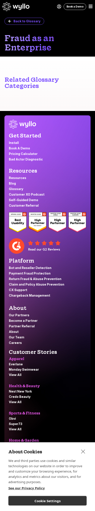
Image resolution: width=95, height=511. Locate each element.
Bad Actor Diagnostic (26, 159)
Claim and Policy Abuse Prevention (37, 284)
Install (14, 143)
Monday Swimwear (24, 369)
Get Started (25, 135)
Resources (23, 170)
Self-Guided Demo (23, 200)
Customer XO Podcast (26, 194)
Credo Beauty (19, 397)
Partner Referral (22, 326)
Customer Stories (33, 352)
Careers (15, 343)
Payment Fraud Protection (30, 273)
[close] (83, 451)
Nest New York (20, 391)
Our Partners (19, 315)
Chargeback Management (30, 295)
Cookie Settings (47, 501)
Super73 (15, 424)
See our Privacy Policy (26, 488)
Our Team (16, 337)
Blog (12, 183)
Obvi (12, 418)
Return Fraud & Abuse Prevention (35, 279)
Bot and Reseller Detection (30, 268)
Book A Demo (19, 148)
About (14, 332)
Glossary (16, 189)
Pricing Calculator (23, 154)
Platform (21, 260)
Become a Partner (23, 320)
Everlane (16, 364)
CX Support (18, 290)
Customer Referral (24, 205)
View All (15, 375)
